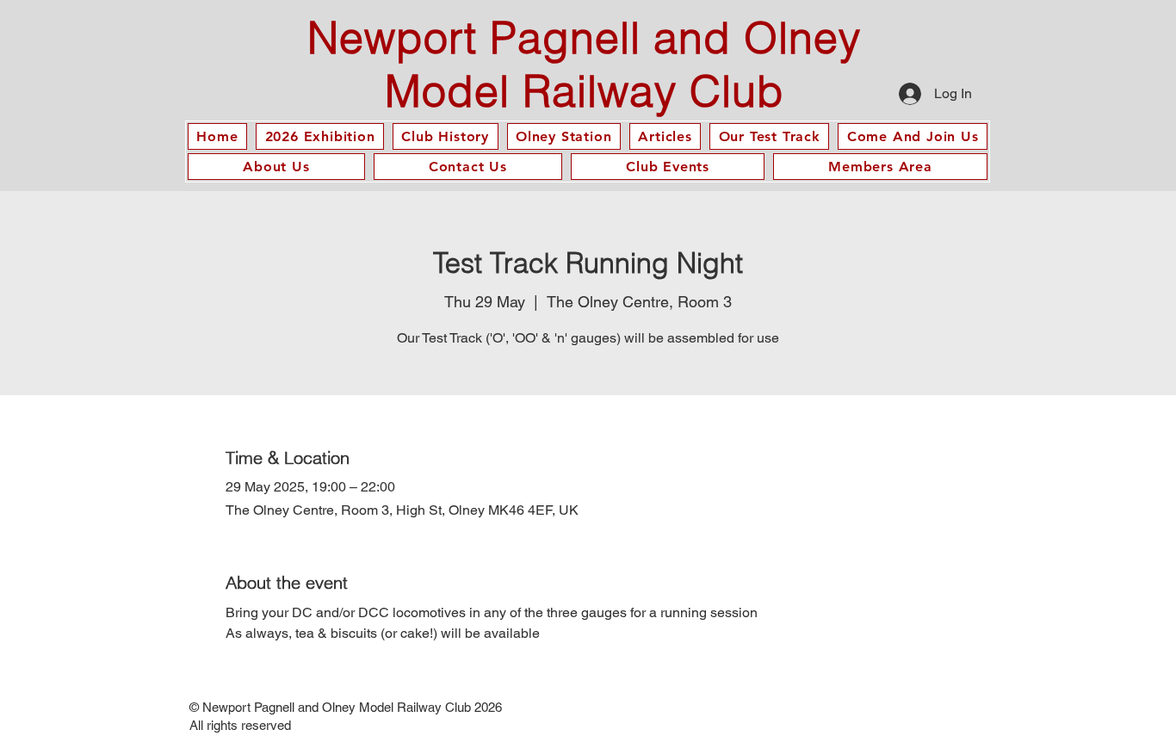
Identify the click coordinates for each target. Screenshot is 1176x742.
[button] (665, 136)
